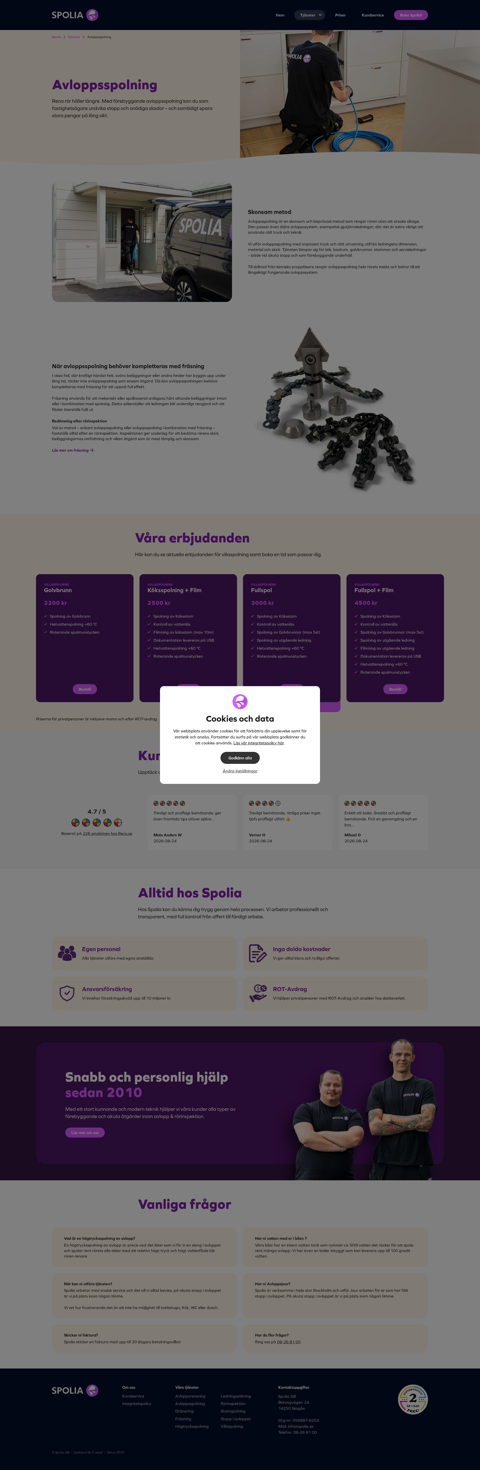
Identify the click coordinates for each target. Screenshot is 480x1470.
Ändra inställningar (240, 771)
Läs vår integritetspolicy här (259, 743)
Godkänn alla (240, 758)
